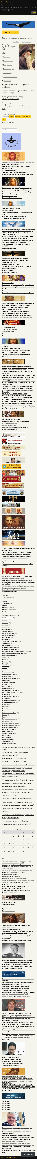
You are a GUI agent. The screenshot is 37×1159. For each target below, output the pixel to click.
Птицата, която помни (9, 334)
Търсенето (6, 57)
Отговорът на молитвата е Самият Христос (15, 427)
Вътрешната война (8, 283)
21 (9, 847)
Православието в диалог (9, 696)
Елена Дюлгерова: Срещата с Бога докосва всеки (17, 580)
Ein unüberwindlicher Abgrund (11, 208)
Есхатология (6, 643)
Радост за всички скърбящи (10, 291)
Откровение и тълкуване (9, 196)
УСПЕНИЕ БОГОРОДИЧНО (9, 903)
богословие (5, 735)
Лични (4, 664)
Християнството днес (8, 270)
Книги (14, 114)
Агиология (5, 623)
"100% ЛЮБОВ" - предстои (9, 330)
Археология (5, 627)
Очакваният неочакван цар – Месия (13, 218)
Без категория (6, 631)
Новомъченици (6, 676)
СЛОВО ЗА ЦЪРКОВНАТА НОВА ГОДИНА (14, 1077)
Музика (4, 670)
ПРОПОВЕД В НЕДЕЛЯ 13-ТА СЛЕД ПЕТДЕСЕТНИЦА (17, 1079)
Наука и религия (7, 672)
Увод (5, 53)
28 (9, 851)
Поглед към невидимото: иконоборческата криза (17, 966)
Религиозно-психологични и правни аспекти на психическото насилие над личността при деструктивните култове (16, 558)
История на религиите (8, 655)
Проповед (5, 705)
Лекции (4, 660)
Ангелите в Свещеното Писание (11, 348)
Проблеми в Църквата (8, 702)
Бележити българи (7, 635)
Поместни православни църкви (11, 692)
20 (4, 847)
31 (23, 851)
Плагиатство (6, 686)
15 (13, 843)
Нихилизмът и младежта (9, 272)
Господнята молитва (8, 905)
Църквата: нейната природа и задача (13, 194)
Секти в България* (7, 869)
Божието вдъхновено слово (10, 1057)
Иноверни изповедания (9, 647)
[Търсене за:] (9, 129)
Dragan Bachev (26, 42)
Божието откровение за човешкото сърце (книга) (17, 39)
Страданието (7, 65)
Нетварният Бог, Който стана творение (14, 216)
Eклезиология (6, 741)
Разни (4, 709)
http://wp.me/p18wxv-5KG (10, 99)
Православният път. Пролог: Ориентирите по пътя (17, 174)
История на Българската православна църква (16, 651)
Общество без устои (8, 332)
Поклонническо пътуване (9, 690)
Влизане (4, 605)
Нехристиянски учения (9, 674)
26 (32, 847)
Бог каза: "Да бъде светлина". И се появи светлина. (16, 2)
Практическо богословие (9, 700)
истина (17, 117)
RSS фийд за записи (8, 608)
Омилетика (5, 680)
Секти (4, 717)
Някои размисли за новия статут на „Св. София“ (16, 940)
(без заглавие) (6, 1101)
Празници (5, 698)
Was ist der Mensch (7, 210)
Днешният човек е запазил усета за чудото (15, 172)
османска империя (8, 739)
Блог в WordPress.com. (8, 1157)
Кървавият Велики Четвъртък (11, 562)
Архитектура (6, 629)
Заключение (7, 73)
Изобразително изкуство (9, 645)
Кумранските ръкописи (9, 248)
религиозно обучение (8, 743)
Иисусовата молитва (8, 911)
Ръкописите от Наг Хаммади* (11, 876)
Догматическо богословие (10, 641)
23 (18, 847)
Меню (34, 13)
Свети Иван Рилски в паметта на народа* (17, 798)
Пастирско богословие (9, 682)
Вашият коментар (8, 122)
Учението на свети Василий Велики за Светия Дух (17, 962)
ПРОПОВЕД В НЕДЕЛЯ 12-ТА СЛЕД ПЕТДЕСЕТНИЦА (17, 1085)
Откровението (8, 61)
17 (23, 843)
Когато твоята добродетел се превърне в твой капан (18, 303)
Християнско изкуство (9, 727)
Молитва (4, 668)
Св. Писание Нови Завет (9, 713)
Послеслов (7, 81)
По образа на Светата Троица (11, 264)
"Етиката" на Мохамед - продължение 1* (14, 879)
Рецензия (5, 711)
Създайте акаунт (7, 603)
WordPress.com (6, 612)
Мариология (5, 666)
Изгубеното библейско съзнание (12, 198)
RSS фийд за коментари (9, 610)
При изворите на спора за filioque (12, 968)
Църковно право (7, 731)
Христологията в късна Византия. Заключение (16, 964)
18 (28, 843)
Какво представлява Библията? (11, 1059)
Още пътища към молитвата (10, 1065)
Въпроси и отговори (10, 77)
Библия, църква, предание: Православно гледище (17, 188)
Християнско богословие (9, 725)
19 (32, 843)
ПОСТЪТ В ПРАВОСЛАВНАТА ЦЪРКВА (13, 352)
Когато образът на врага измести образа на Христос (18, 293)
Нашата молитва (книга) (9, 874)
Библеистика (6, 637)
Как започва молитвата (9, 425)
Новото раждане (8, 69)
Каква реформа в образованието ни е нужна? (16, 996)
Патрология (5, 684)
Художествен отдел (8, 729)
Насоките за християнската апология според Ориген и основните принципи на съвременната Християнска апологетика (18, 936)
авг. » (20, 856)
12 (32, 840)
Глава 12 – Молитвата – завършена (12, 1063)
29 (13, 851)
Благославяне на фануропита (11, 419)
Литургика (5, 662)
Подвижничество (7, 688)
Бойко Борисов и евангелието (11, 929)
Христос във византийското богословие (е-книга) (17, 960)
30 (18, 851)
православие (26, 117)
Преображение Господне (9, 429)
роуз (4, 119)
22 (13, 847)
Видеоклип (5, 639)
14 (9, 843)
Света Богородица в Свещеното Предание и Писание (18, 285)
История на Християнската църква (12, 653)
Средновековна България (9, 719)
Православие (6, 694)
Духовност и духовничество (10, 907)
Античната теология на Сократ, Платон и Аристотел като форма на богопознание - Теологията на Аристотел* (18, 882)
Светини (4, 715)
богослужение (6, 737)
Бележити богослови (8, 633)
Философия (5, 721)
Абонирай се (28, 1154)
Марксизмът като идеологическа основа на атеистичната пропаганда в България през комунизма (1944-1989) (15, 260)
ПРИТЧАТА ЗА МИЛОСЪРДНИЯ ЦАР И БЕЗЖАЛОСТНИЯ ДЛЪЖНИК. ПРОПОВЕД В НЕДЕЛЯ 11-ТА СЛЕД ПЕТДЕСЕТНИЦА (18, 1088)
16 (18, 843)
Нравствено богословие (9, 678)
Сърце (12, 117)
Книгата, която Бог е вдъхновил (11, 1061)
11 (28, 840)
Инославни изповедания (9, 649)
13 (4, 843)
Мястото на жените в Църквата (11, 309)
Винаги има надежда (8, 336)
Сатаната (5, 346)
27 (4, 851)
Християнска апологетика (10, 723)
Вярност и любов (7, 909)
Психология (5, 707)
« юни (16, 856)
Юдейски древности (8, 733)
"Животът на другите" (8, 327)
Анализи (4, 625)
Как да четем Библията (9, 170)
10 (23, 840)
